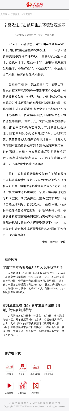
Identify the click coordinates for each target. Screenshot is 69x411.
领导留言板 (48, 374)
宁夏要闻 (27, 14)
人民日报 (9, 374)
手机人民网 (35, 374)
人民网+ (22, 374)
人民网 (3, 14)
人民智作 (35, 393)
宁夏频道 (15, 14)
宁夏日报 (49, 35)
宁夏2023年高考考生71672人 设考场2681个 (33, 267)
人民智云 (22, 393)
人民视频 (9, 393)
